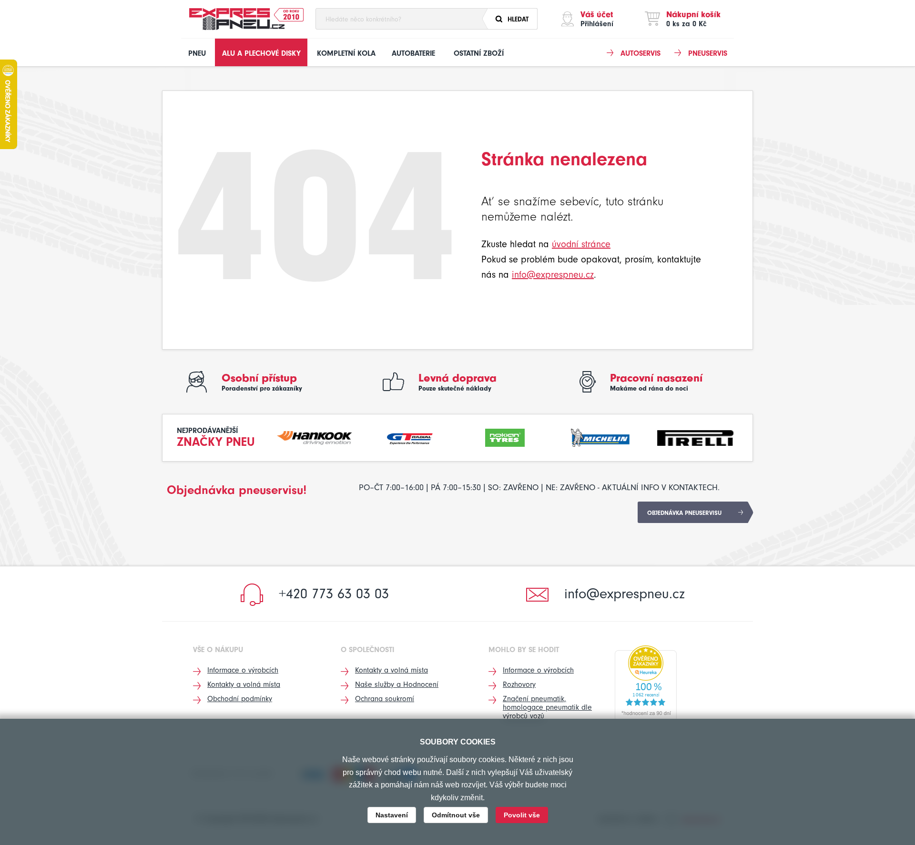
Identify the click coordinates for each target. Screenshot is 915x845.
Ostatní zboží (479, 53)
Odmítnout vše (456, 815)
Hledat (518, 19)
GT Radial (410, 436)
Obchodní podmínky (239, 698)
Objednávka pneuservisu (684, 512)
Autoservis (640, 53)
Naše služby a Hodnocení (396, 684)
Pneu (197, 53)
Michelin (600, 436)
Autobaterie (413, 53)
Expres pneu (237, 19)
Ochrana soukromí (384, 698)
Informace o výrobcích (242, 670)
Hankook (315, 436)
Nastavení (392, 815)
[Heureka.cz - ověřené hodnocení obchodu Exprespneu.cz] (646, 683)
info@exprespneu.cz (553, 274)
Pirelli (695, 436)
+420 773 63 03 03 (334, 593)
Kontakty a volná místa (243, 684)
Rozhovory (519, 684)
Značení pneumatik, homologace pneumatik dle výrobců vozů (547, 707)
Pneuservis (707, 53)
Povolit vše (522, 815)
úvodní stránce (581, 244)
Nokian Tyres (505, 436)
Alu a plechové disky (261, 53)
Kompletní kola (346, 53)
